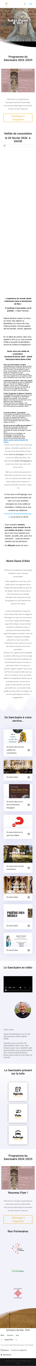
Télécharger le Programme (18, 118)
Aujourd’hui (8, 1340)
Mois (2, 1335)
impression (6, 1355)
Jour (17, 1335)
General (6, 1350)
